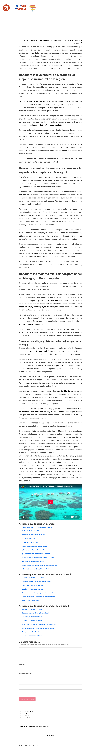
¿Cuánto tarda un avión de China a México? (36, 569)
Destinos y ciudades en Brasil (32, 620)
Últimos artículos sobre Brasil (32, 636)
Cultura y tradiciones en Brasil (32, 609)
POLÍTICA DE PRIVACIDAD (34, 726)
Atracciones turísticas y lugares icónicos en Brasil (39, 624)
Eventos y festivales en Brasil (32, 617)
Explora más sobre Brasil (30, 632)
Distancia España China (30, 542)
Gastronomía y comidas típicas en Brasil (35, 613)
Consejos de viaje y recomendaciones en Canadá (38, 596)
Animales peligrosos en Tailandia (33, 534)
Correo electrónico (26, 673)
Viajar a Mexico (24, 715)
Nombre (22, 664)
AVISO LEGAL (47, 726)
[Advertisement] (50, 28)
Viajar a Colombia (25, 717)
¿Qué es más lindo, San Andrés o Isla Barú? (36, 553)
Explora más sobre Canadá (31, 600)
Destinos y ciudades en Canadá (32, 589)
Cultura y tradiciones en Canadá (33, 577)
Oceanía (76, 43)
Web (20, 683)
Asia (69, 40)
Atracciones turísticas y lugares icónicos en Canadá (39, 593)
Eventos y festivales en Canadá (32, 585)
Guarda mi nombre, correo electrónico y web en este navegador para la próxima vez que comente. (47, 693)
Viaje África (33, 40)
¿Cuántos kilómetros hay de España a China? (37, 527)
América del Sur (58, 40)
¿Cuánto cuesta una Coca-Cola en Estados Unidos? (39, 565)
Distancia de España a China (31, 531)
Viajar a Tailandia (25, 713)
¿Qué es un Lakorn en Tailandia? (33, 561)
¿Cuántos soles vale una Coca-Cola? (34, 546)
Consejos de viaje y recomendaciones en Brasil (38, 628)
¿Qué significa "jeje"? (29, 538)
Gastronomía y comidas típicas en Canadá (36, 581)
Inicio (26, 40)
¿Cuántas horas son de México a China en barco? (38, 557)
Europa (77, 40)
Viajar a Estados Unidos (27, 711)
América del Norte (44, 40)
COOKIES (22, 726)
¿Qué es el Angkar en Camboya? (33, 550)
